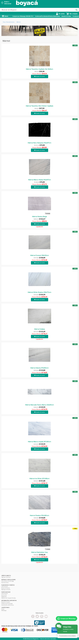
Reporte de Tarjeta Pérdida (8, 598)
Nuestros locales (5, 602)
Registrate (4, 596)
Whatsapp (3, 610)
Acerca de (4, 595)
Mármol (19, 22)
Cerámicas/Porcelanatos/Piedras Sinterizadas (47, 16)
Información (4, 586)
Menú (6, 16)
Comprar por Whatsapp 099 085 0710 (22, 16)
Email (2, 609)
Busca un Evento (5, 588)
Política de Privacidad (7, 603)
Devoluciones (4, 582)
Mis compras (73, 14)
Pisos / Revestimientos (8, 22)
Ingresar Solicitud (5, 577)
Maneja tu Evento (5, 589)
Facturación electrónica (7, 605)
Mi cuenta (61, 14)
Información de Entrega (7, 581)
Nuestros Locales (66, 16)
